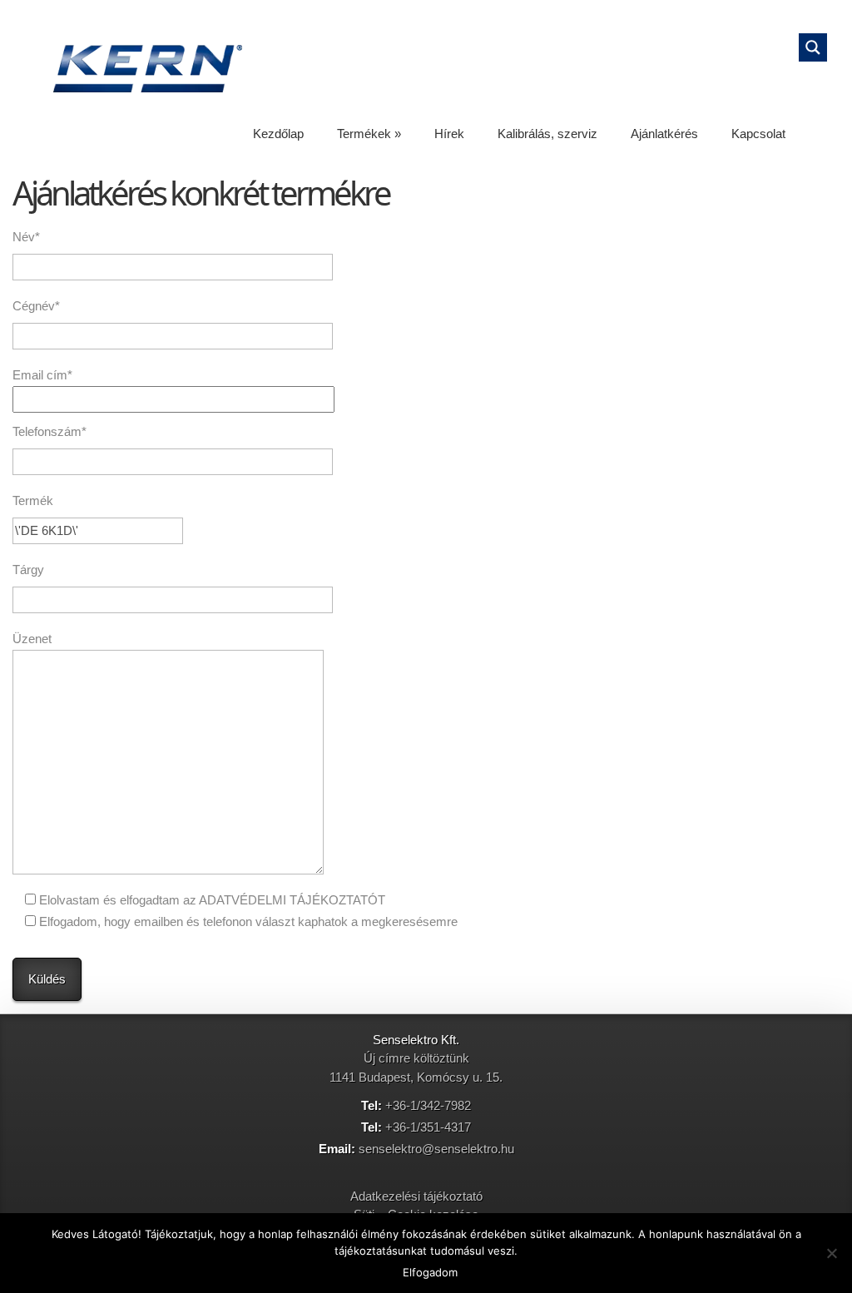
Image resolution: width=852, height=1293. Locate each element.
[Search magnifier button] (813, 47)
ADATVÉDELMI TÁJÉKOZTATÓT (292, 900)
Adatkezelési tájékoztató (416, 1196)
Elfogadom (430, 1272)
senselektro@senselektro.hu (436, 1149)
